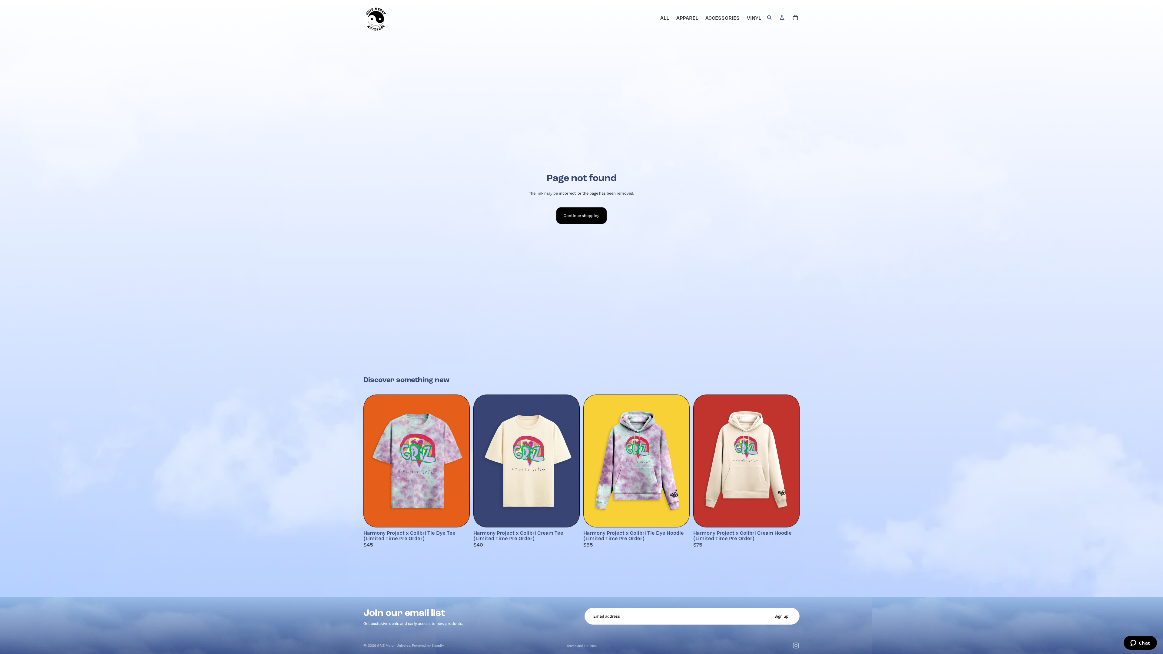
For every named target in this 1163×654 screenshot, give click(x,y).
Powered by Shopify (428, 645)
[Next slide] (461, 461)
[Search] (769, 17)
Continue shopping (581, 215)
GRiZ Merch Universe (393, 645)
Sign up (781, 616)
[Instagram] (796, 645)
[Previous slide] (372, 461)
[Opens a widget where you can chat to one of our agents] (1140, 643)
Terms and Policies (582, 645)
